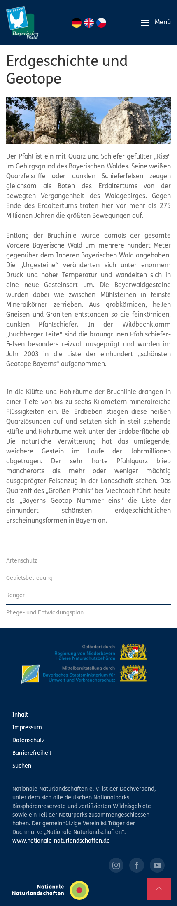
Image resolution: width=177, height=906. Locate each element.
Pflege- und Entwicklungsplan (45, 613)
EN (89, 23)
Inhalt (20, 715)
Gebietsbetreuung (29, 578)
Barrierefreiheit (31, 753)
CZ (101, 23)
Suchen (21, 766)
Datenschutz (28, 741)
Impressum (27, 728)
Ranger (15, 596)
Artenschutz (21, 561)
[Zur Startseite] (22, 22)
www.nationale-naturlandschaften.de (61, 841)
